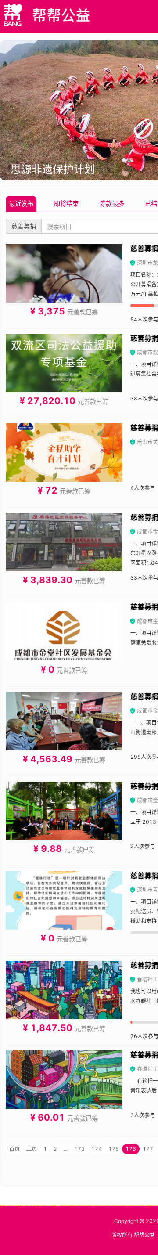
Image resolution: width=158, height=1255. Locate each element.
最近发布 (21, 203)
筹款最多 (112, 203)
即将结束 (66, 203)
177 (148, 1149)
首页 (14, 1149)
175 (113, 1149)
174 (96, 1149)
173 (79, 1149)
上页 (31, 1149)
